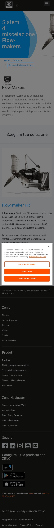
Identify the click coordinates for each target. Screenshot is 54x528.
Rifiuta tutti (27, 271)
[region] (27, 264)
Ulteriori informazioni (37, 257)
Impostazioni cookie (27, 264)
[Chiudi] (49, 246)
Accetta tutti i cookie (27, 278)
